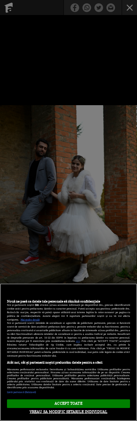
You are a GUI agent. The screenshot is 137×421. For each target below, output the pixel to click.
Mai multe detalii (30, 319)
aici (78, 341)
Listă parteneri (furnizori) (21, 392)
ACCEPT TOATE (68, 403)
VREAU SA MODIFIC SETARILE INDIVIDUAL (68, 411)
